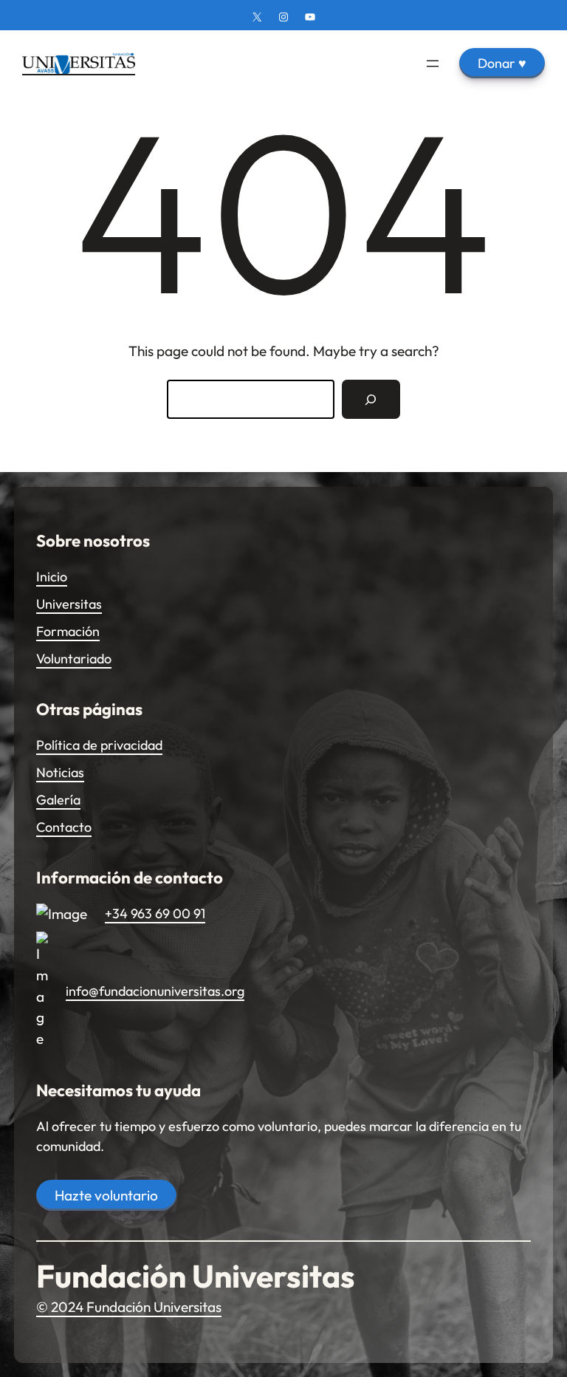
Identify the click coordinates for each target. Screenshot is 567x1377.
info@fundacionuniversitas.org (155, 991)
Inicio (51, 576)
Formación (68, 631)
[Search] (371, 400)
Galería (58, 799)
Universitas (69, 603)
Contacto (64, 827)
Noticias (60, 772)
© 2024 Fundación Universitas (128, 1307)
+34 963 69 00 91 (155, 913)
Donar (502, 63)
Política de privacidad (99, 745)
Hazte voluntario (106, 1195)
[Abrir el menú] (432, 63)
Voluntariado (73, 658)
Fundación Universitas (195, 1276)
